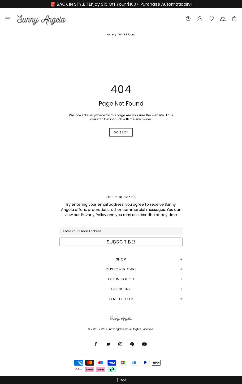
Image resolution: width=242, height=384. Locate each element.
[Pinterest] (132, 344)
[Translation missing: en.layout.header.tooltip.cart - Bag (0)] (234, 18)
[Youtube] (144, 344)
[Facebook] (97, 344)
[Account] (200, 18)
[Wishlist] (211, 18)
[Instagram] (120, 344)
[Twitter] (109, 344)
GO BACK (121, 132)
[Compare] (223, 18)
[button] (7, 18)
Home (110, 34)
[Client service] (188, 18)
